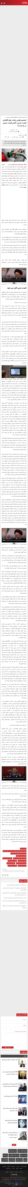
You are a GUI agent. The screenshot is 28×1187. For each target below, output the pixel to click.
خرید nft (5, 1155)
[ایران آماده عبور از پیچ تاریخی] (22, 1099)
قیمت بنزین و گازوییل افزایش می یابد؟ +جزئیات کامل (14, 851)
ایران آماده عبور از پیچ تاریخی (11, 1096)
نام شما (24, 1019)
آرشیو (14, 1145)
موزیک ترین (12, 1160)
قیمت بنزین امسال (12, 866)
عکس (13, 1168)
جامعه (20, 1168)
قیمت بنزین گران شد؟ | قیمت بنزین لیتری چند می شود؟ (15, 898)
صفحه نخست (23, 1166)
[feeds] (11, 1175)
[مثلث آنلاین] (24, 3)
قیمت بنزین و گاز (10, 863)
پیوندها (11, 1172)
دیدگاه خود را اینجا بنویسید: (20, 1031)
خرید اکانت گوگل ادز (14, 1155)
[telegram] (7, 875)
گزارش (25, 1056)
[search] (4, 3)
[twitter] (13, 1175)
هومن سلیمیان (13, 1137)
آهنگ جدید (4, 1160)
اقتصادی (4, 1166)
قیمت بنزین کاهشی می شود (19, 858)
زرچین (25, 1160)
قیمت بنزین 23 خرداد (21, 863)
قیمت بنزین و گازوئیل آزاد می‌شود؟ (18, 853)
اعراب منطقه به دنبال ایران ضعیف (10, 1060)
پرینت (12, 137)
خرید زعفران (19, 1160)
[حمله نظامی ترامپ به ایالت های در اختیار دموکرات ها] (22, 1135)
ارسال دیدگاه (8, 1047)
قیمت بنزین (13, 174)
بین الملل (13, 1166)
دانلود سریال (24, 1155)
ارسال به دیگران (19, 137)
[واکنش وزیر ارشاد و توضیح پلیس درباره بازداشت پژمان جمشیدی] (22, 1087)
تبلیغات (6, 1172)
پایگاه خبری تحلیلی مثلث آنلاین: (18, 164)
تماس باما (16, 1172)
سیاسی (18, 1166)
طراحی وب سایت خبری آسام (9, 1183)
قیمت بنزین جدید (22, 861)
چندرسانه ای (8, 1168)
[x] (5, 875)
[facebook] (3, 875)
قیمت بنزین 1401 (12, 861)
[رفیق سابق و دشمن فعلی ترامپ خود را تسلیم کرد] (22, 1111)
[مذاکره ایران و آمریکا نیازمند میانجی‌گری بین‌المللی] (22, 1123)
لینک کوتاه (4, 869)
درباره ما (21, 1172)
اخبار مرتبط (23, 881)
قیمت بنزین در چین (7, 858)
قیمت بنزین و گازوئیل (21, 856)
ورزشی (17, 1168)
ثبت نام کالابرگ (12, 1151)
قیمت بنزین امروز (22, 866)
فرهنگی (8, 1166)
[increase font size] (9, 137)
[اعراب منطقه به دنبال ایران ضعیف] (22, 1063)
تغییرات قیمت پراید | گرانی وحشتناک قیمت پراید (16, 885)
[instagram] (16, 1175)
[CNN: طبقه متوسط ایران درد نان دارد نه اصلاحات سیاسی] (22, 1075)
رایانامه (24, 1025)
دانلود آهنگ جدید (22, 1151)
